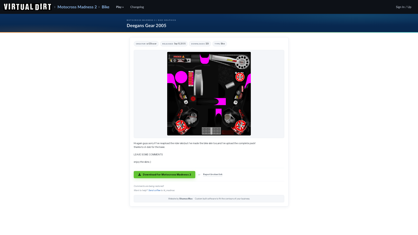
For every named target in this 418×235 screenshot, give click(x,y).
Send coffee (154, 190)
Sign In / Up (403, 7)
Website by (209, 198)
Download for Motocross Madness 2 (167, 174)
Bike (105, 6)
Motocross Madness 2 (77, 6)
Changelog (137, 7)
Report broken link (212, 174)
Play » (120, 7)
